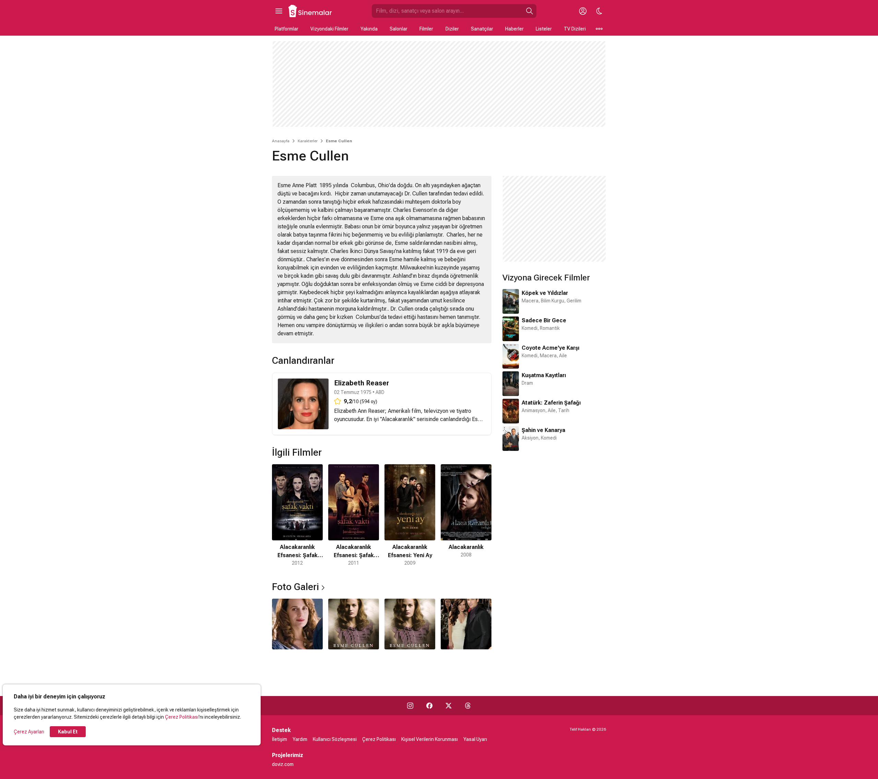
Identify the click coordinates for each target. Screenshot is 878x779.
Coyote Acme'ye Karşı (550, 348)
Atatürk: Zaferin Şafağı (551, 402)
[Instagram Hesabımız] (410, 705)
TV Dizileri (575, 29)
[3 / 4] (409, 624)
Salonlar (398, 29)
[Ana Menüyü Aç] (279, 11)
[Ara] (529, 11)
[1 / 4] (297, 624)
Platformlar (286, 29)
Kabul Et (68, 731)
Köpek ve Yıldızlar (545, 293)
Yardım (300, 739)
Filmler (426, 29)
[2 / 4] (353, 624)
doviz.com (283, 764)
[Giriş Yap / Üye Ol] (583, 11)
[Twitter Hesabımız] (448, 705)
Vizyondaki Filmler (329, 29)
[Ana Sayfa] (310, 11)
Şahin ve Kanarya (543, 430)
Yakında (369, 29)
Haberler (514, 29)
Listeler (544, 29)
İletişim (279, 739)
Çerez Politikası (182, 717)
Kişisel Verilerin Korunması (429, 739)
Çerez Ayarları (29, 731)
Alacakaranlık (397, 419)
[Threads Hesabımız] (468, 705)
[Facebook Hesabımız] (429, 705)
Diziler (452, 29)
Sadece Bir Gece (544, 320)
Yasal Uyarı (475, 739)
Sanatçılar (482, 29)
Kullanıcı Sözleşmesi (335, 739)
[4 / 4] (466, 624)
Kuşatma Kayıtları (544, 375)
